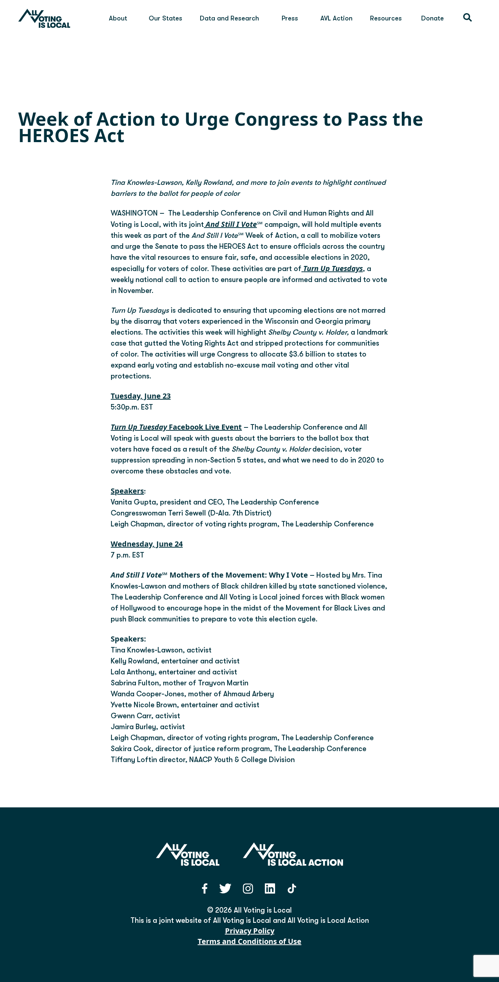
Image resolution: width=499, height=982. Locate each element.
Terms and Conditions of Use (249, 941)
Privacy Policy (249, 931)
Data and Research (229, 18)
